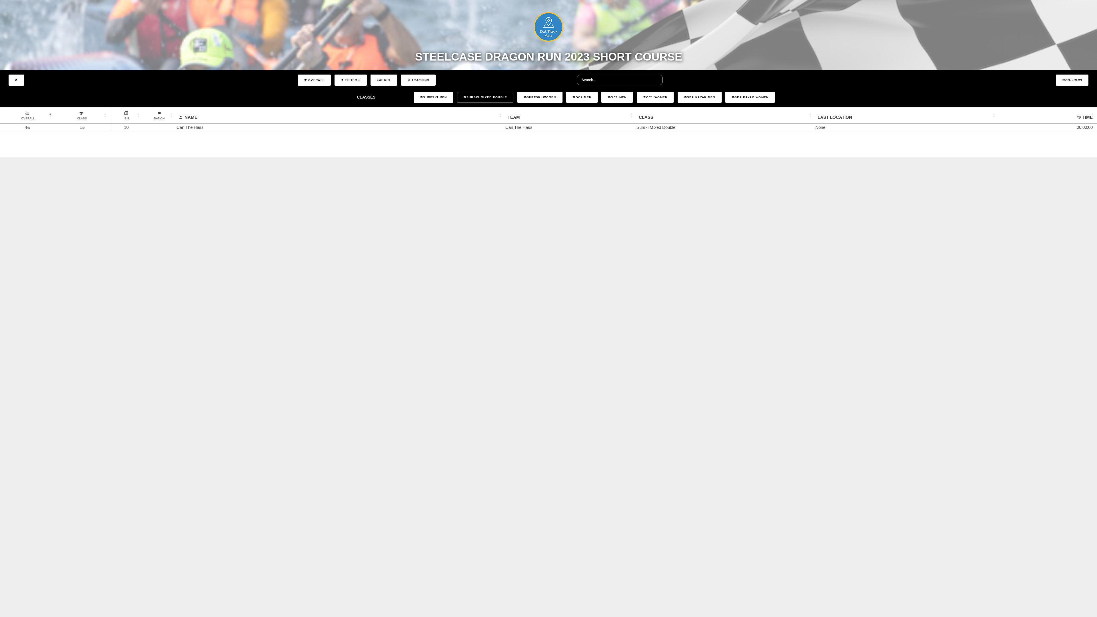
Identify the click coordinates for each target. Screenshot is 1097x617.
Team (514, 117)
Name (191, 117)
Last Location (835, 117)
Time (1087, 117)
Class (646, 117)
